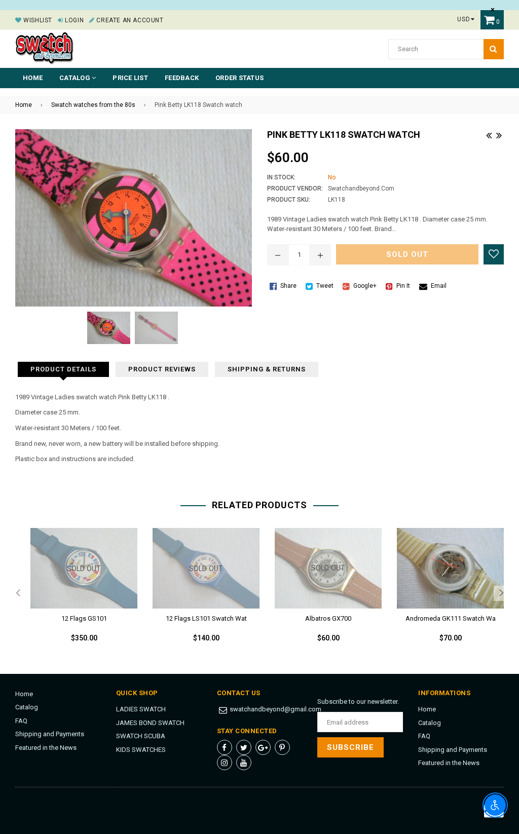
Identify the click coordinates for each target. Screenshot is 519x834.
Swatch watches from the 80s (93, 104)
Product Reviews (162, 369)
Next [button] (501, 593)
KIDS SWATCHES (141, 749)
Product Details (63, 369)
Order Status (239, 78)
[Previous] (489, 134)
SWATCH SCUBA (140, 736)
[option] (76, 593)
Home (33, 78)
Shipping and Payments (49, 734)
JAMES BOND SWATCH (150, 723)
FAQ (21, 721)
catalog (75, 78)
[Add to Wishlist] (494, 254)
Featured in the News (46, 747)
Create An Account (129, 20)
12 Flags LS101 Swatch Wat (206, 618)
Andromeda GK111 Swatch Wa (450, 618)
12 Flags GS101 (84, 618)
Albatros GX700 (328, 618)
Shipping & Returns (267, 369)
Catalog (26, 707)
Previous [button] (17, 593)
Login (73, 20)
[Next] (499, 134)
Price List (130, 78)
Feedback (182, 78)
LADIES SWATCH (141, 709)
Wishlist (37, 20)
